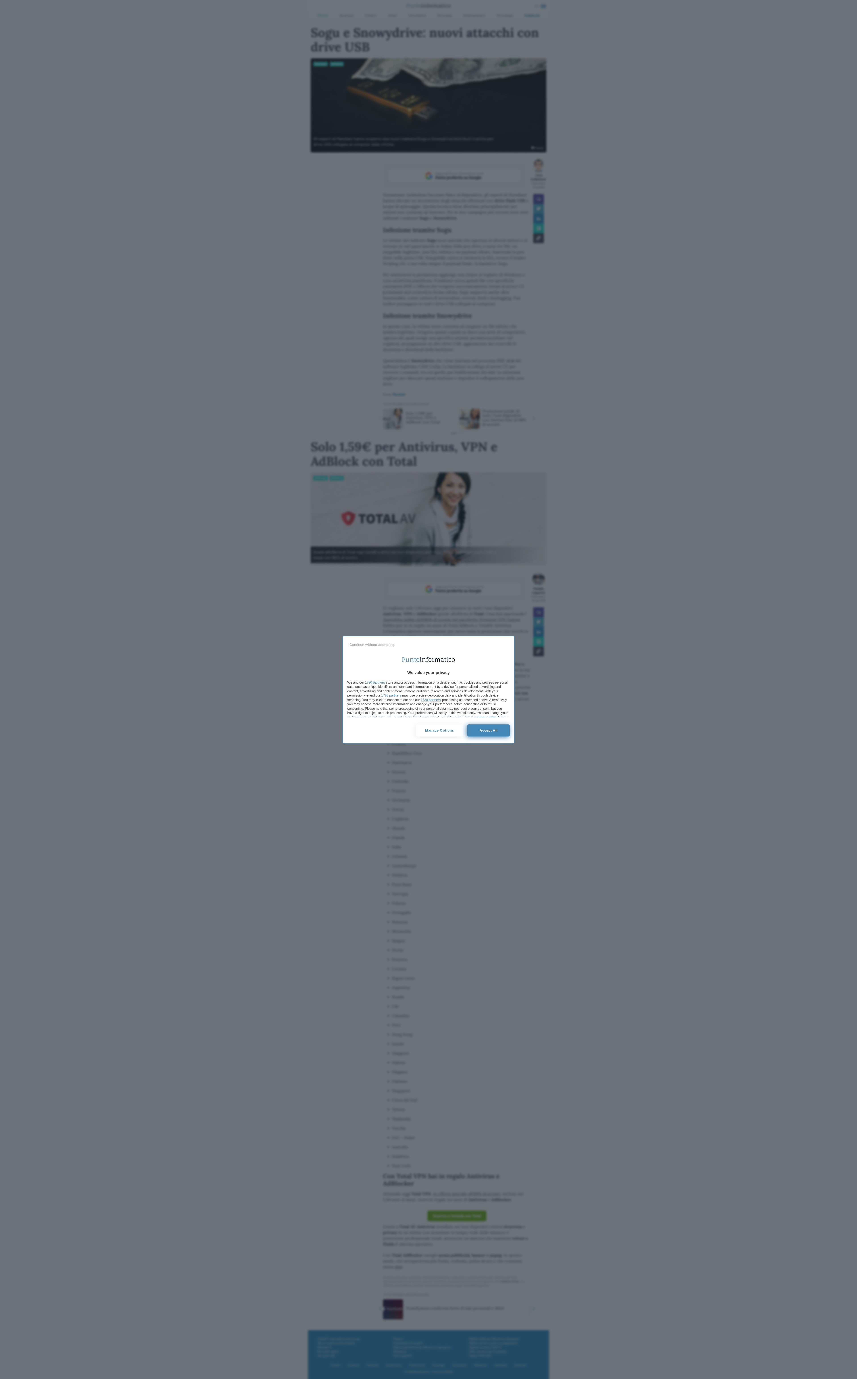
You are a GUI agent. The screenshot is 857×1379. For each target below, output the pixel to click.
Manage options (439, 730)
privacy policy (487, 717)
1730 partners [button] (375, 682)
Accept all (489, 730)
